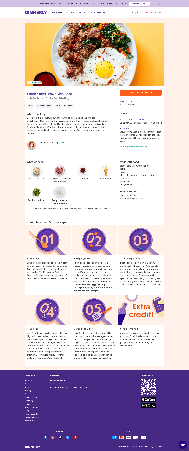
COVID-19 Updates (32, 417)
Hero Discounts (31, 414)
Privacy (28, 390)
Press (27, 404)
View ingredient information (133, 146)
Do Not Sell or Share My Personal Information (68, 387)
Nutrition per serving (132, 119)
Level (122, 110)
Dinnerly (36, 12)
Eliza (61, 142)
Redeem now (139, 3)
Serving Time (126, 101)
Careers (28, 384)
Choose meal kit (152, 12)
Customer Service (94, 12)
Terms (27, 387)
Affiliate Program (32, 407)
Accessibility (30, 420)
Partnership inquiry (58, 380)
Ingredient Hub (31, 397)
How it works (74, 12)
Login (135, 12)
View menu (57, 12)
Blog (27, 410)
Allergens (125, 128)
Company (29, 394)
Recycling (29, 400)
